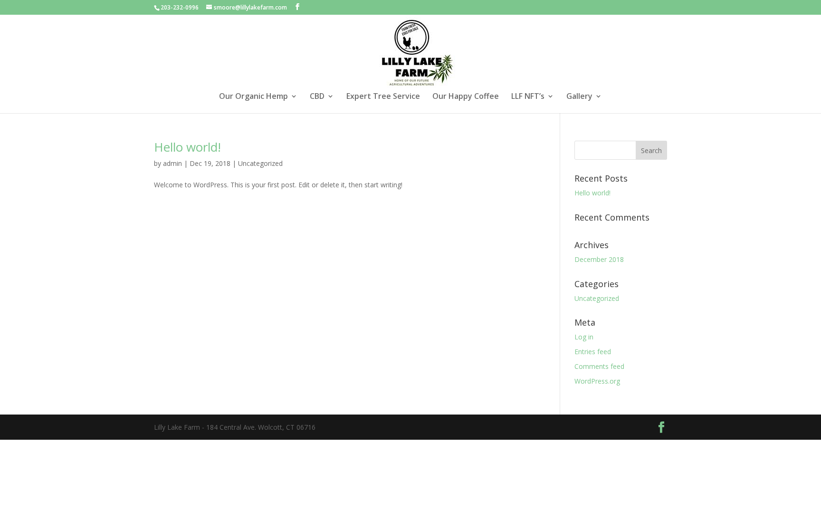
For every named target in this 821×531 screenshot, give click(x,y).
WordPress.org (597, 381)
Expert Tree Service (383, 97)
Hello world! (187, 146)
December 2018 (599, 259)
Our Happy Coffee (465, 97)
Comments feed (599, 366)
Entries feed (592, 351)
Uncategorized (260, 163)
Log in (583, 336)
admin (172, 163)
